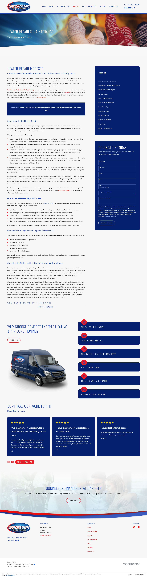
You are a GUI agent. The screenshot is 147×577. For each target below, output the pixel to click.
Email (100, 179)
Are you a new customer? (105, 192)
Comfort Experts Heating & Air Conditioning (20, 90)
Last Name (102, 167)
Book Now (14, 340)
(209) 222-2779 (48, 203)
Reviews (89, 548)
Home (89, 527)
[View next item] (12, 462)
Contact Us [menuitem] (113, 6)
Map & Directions (45, 535)
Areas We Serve (92, 540)
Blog (88, 544)
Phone (101, 173)
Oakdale (68, 92)
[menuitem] (117, 81)
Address (101, 186)
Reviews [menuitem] (103, 6)
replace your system (64, 190)
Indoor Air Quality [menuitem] (89, 6)
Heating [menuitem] (76, 6)
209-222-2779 (129, 7)
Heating (89, 535)
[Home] (18, 6)
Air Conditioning (92, 531)
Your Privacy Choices (27, 564)
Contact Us (90, 552)
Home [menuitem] (44, 6)
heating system (41, 97)
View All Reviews (24, 462)
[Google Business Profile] (139, 527)
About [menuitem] (51, 6)
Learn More (73, 500)
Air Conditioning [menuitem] (63, 6)
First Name (102, 161)
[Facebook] (134, 527)
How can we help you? (104, 198)
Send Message (107, 223)
